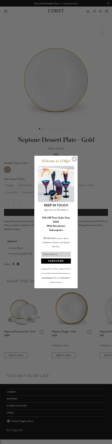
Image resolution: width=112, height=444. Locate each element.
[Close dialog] (74, 159)
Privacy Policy (65, 278)
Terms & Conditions (47, 278)
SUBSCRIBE (56, 261)
